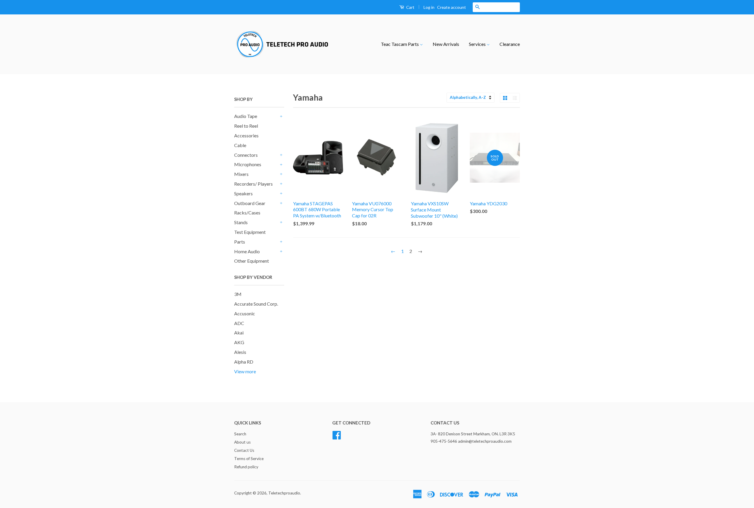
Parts (239, 241)
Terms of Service (249, 458)
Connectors (246, 155)
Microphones (247, 164)
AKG (239, 342)
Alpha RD (243, 361)
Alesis (240, 352)
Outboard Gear (249, 203)
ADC (239, 323)
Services (478, 44)
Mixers (241, 174)
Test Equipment (250, 232)
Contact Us (244, 450)
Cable (240, 145)
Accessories (246, 135)
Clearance (510, 44)
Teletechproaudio (284, 493)
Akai (239, 332)
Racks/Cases (247, 212)
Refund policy (246, 466)
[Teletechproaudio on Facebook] (336, 434)
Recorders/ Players (253, 183)
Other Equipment (251, 261)
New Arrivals (446, 44)
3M (238, 294)
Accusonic (244, 313)
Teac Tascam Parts (400, 44)
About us (242, 442)
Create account (451, 7)
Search (240, 434)
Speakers (243, 193)
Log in (429, 7)
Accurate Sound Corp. (256, 304)
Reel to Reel (246, 126)
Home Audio (247, 251)
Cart (409, 7)
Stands (241, 222)
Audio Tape (245, 116)
